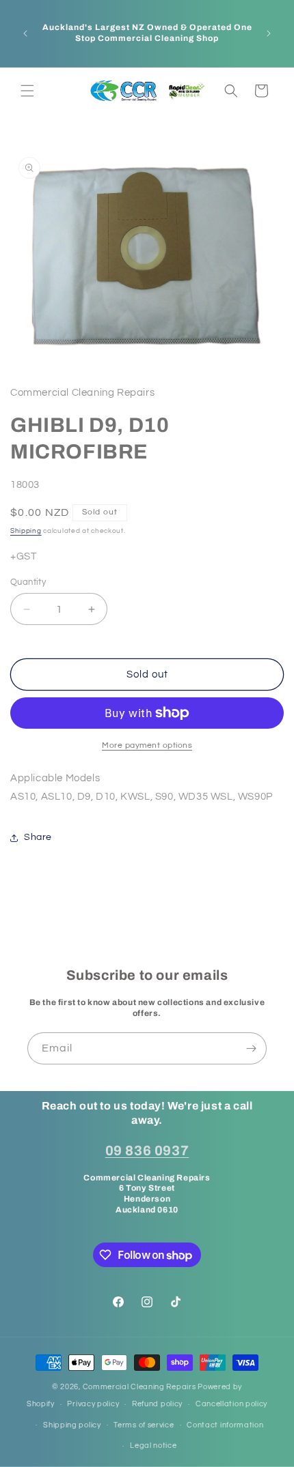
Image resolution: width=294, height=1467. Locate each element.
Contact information (225, 1425)
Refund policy (157, 1404)
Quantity (28, 582)
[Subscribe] (251, 1048)
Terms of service (143, 1425)
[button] (27, 91)
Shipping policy (72, 1425)
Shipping (26, 530)
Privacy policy (93, 1404)
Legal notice (153, 1445)
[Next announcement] (269, 33)
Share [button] (38, 837)
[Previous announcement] (25, 33)
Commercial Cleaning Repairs (139, 1387)
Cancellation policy (231, 1404)
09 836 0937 (147, 1150)
